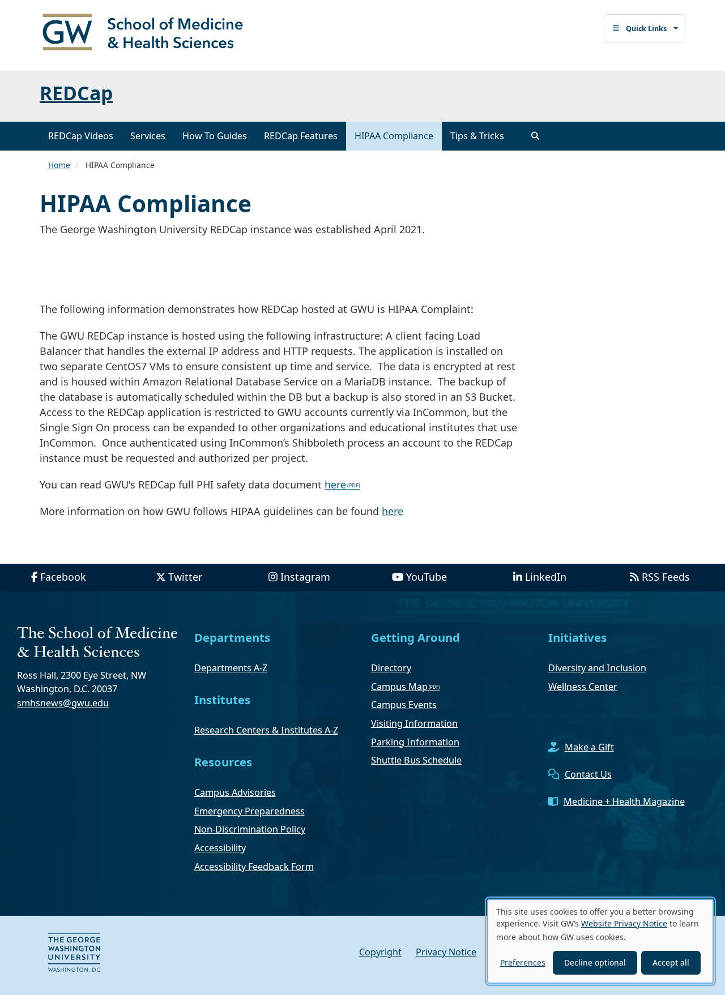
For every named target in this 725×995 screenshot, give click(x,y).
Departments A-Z (230, 668)
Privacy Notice (446, 952)
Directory (391, 668)
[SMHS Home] (147, 33)
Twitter (185, 577)
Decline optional (595, 962)
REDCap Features (301, 136)
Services (147, 136)
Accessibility (220, 848)
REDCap (76, 93)
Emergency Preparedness (249, 811)
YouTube (426, 577)
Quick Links (646, 28)
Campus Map (399, 686)
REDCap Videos (80, 136)
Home (59, 165)
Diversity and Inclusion (597, 668)
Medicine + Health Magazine (624, 801)
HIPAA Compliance (394, 136)
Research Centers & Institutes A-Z (266, 730)
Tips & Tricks (477, 136)
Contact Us (588, 774)
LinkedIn (545, 577)
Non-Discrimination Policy (249, 829)
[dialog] (600, 941)
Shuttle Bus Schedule (416, 760)
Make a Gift (589, 747)
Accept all (670, 962)
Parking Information (415, 742)
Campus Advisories (235, 792)
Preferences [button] (522, 962)
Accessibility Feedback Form (254, 866)
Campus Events (404, 704)
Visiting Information (414, 723)
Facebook (63, 577)
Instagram (305, 577)
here (335, 484)
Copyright (380, 952)
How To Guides (214, 136)
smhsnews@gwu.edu (63, 703)
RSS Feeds (666, 577)
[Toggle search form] (535, 136)
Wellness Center (582, 686)
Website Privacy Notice (624, 923)
